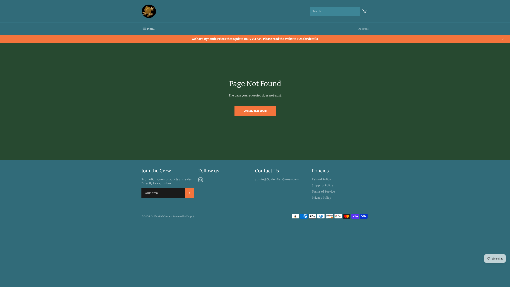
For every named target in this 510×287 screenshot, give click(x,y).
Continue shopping (255, 110)
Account (363, 28)
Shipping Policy (322, 185)
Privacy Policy (321, 198)
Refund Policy (321, 179)
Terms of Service (323, 191)
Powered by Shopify (183, 216)
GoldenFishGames (161, 216)
